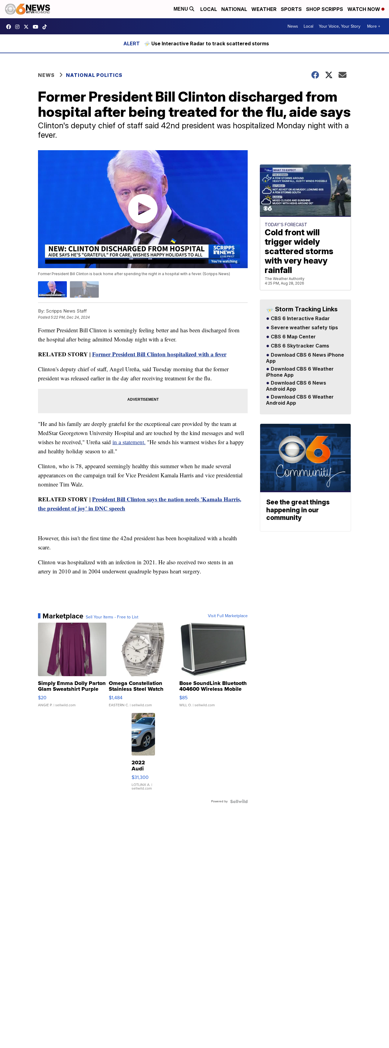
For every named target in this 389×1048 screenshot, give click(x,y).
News (292, 26)
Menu (181, 9)
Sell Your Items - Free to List (112, 617)
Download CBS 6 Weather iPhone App (300, 372)
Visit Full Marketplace (228, 616)
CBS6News (10, 26)
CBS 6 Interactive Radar (300, 318)
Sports (291, 9)
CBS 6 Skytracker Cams (299, 346)
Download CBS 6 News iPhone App (305, 358)
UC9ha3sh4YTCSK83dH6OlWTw (37, 26)
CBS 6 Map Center (293, 337)
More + (373, 26)
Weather (264, 9)
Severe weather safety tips (304, 327)
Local (208, 9)
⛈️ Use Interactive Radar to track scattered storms (206, 43)
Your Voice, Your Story (339, 26)
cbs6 (18, 26)
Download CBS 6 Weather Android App (300, 400)
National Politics (94, 75)
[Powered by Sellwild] (239, 801)
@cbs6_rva (46, 26)
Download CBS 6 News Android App (296, 386)
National (234, 9)
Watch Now (364, 9)
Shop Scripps (324, 9)
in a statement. (129, 442)
